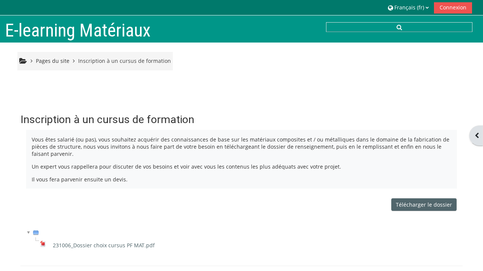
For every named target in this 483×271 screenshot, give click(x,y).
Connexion (453, 7)
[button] (408, 7)
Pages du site (52, 60)
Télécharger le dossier (424, 204)
